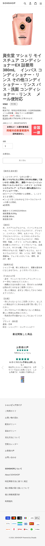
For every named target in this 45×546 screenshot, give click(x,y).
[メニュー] (40, 3)
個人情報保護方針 (12, 494)
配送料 (5, 118)
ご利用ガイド (10, 411)
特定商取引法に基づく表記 (16, 481)
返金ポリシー (10, 431)
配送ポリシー (10, 424)
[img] (22, 350)
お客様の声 (9, 451)
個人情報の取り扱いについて (17, 488)
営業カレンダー (11, 444)
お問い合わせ (10, 457)
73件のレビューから (22, 353)
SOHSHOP (9, 3)
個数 (4, 141)
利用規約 (8, 501)
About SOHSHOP (12, 475)
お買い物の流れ (11, 418)
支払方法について (12, 437)
